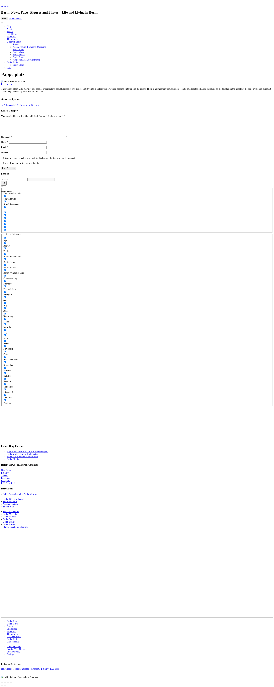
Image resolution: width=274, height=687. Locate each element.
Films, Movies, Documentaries (26, 60)
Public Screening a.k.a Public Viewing (20, 494)
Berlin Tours (18, 49)
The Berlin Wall (10, 501)
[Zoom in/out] (11, 682)
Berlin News (12, 623)
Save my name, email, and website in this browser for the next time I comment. (40, 158)
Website (4, 152)
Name (4, 142)
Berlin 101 (11, 36)
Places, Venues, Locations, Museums (29, 47)
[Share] (5, 682)
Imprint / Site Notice (16, 649)
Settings (10, 654)
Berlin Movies (9, 516)
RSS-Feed (54, 669)
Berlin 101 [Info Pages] (13, 499)
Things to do (12, 39)
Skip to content (15, 18)
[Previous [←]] (2, 685)
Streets (16, 44)
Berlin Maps (18, 52)
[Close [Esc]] (2, 682)
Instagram (5, 480)
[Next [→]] (5, 685)
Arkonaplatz (8, 105)
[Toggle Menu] (2, 22)
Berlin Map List (10, 514)
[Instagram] (11, 4)
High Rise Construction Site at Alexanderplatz (27, 451)
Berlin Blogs (18, 65)
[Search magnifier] (4, 183)
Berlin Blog (12, 621)
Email (4, 147)
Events (10, 31)
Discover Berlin (14, 42)
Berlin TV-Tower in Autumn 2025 (22, 456)
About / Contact (14, 646)
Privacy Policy (13, 651)
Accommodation (10, 504)
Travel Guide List (11, 511)
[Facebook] (15, 4)
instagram (35, 669)
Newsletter (6, 470)
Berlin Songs (18, 57)
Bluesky (5, 473)
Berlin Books (19, 54)
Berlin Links (12, 62)
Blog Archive (13, 641)
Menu (4, 19)
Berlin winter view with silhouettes (22, 454)
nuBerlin (5, 6)
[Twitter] (7, 4)
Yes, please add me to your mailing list (21, 163)
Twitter (4, 475)
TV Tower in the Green (28, 105)
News (9, 29)
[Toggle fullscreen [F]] (8, 682)
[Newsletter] (3, 4)
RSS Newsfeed (8, 483)
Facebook (5, 478)
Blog (9, 26)
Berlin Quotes (9, 519)
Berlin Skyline (13, 459)
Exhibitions (12, 34)
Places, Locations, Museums (15, 527)
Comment (6, 137)
